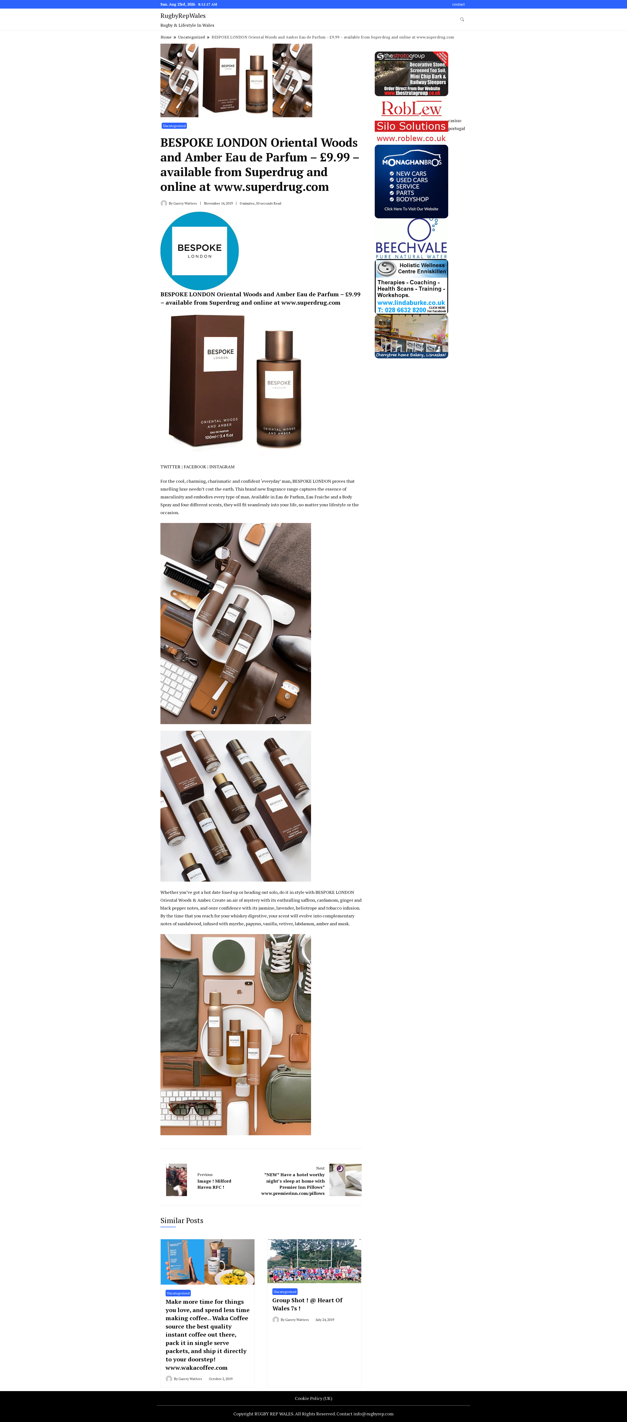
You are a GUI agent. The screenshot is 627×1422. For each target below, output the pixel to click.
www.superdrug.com (311, 302)
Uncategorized (174, 125)
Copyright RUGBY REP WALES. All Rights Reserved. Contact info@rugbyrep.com (313, 1414)
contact (458, 4)
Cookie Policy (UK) (313, 1398)
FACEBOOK (195, 467)
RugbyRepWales (183, 15)
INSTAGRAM (222, 467)
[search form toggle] (462, 19)
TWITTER (170, 467)
